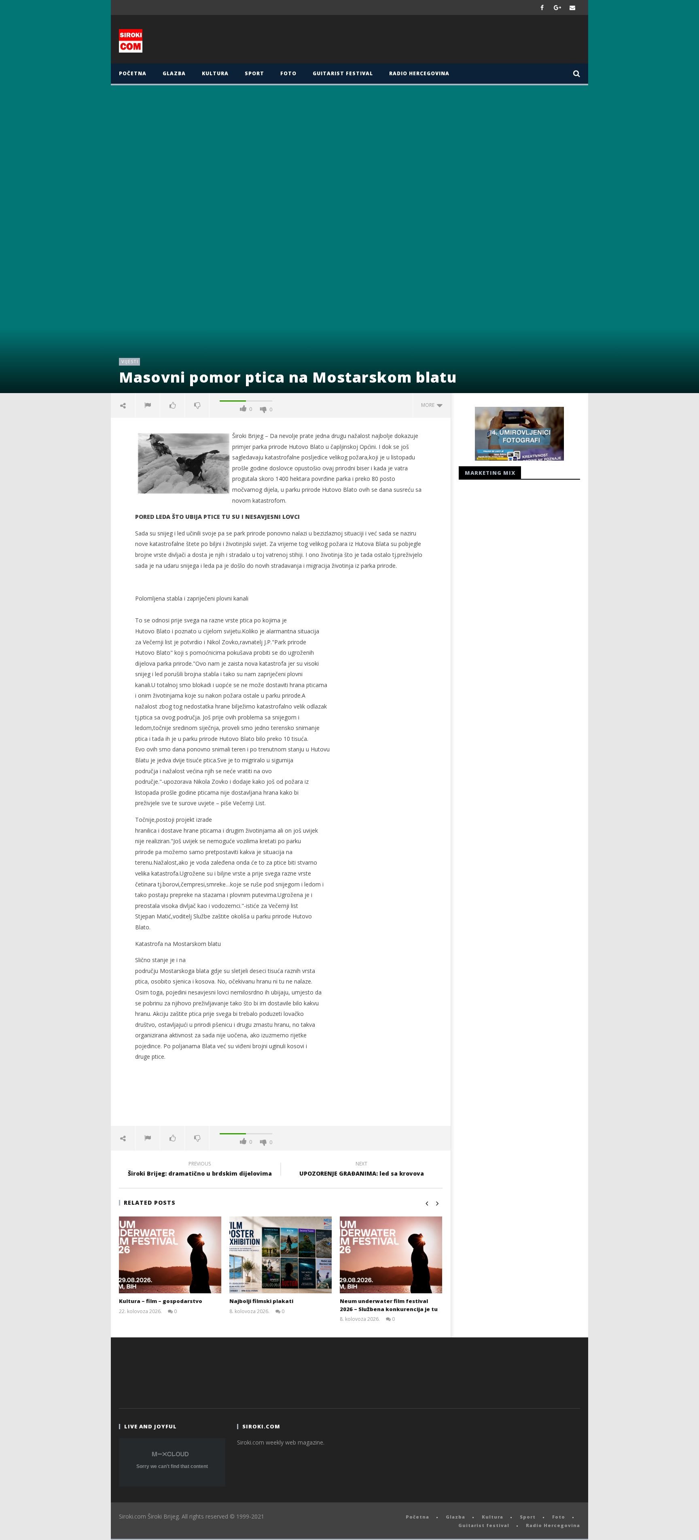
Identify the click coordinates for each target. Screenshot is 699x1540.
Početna (132, 73)
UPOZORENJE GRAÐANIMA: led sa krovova (361, 1170)
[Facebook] (542, 7)
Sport (254, 73)
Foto (288, 73)
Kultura (215, 73)
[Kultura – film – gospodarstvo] (170, 1254)
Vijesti (129, 361)
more (429, 405)
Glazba (174, 73)
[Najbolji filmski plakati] (280, 1254)
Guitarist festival (343, 73)
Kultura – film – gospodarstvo (160, 1301)
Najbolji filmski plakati (261, 1301)
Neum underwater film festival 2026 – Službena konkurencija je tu (389, 1305)
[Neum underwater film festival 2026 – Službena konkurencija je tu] (391, 1254)
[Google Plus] (557, 7)
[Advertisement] (429, 41)
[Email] (572, 7)
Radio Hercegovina (419, 73)
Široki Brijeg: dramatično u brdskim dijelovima (200, 1170)
